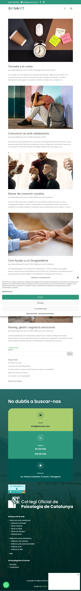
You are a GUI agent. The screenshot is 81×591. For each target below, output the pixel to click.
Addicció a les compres (19, 541)
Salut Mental (51, 70)
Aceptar (40, 297)
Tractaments (14, 567)
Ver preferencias (40, 309)
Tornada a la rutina (20, 66)
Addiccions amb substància (43, 197)
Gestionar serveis (7, 291)
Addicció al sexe (17, 549)
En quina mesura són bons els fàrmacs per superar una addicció (31, 369)
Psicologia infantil (40, 70)
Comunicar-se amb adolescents (28, 133)
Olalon (44, 586)
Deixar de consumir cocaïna (26, 193)
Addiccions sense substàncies (20, 538)
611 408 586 (14, 2)
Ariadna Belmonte (16, 70)
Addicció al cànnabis (18, 523)
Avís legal (13, 564)
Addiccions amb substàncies (20, 520)
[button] (78, 277)
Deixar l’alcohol (16, 526)
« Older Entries (13, 348)
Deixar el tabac (16, 528)
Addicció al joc (16, 546)
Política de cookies (31, 313)
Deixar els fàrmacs (18, 531)
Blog (11, 553)
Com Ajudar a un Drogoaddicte (28, 260)
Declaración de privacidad (46, 313)
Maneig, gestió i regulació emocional (31, 327)
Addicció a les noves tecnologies (23, 544)
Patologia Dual (16, 534)
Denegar (40, 303)
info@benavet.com (40, 426)
